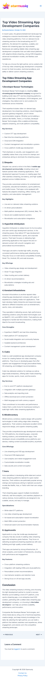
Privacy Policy (22, 676)
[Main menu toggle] (41, 6)
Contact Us (22, 673)
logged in (17, 649)
